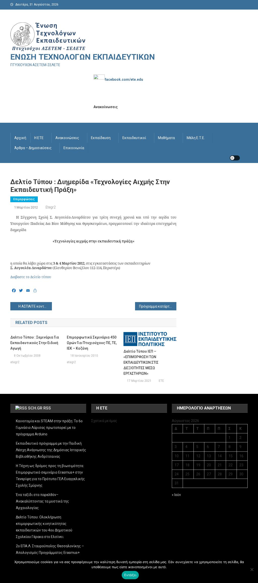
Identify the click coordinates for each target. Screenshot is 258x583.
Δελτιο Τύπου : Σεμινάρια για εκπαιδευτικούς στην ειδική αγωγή (34, 342)
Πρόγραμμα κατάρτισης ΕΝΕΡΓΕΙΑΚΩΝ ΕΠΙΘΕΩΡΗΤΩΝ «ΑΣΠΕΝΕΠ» (158, 306)
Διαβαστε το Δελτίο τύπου (30, 277)
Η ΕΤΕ (39, 138)
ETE (161, 381)
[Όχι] (251, 569)
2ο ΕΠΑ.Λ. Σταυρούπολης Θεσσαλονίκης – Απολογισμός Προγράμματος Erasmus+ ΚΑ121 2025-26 (50, 552)
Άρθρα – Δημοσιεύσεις (33, 148)
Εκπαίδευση (101, 138)
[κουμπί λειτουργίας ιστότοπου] (235, 157)
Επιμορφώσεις (24, 199)
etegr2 (51, 207)
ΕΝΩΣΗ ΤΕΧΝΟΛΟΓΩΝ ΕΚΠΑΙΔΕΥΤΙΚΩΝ (82, 57)
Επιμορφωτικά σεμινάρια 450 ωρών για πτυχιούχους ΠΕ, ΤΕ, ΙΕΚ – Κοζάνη (92, 342)
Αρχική (20, 138)
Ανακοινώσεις (67, 138)
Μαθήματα (166, 138)
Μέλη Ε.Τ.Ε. (196, 138)
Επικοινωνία (73, 148)
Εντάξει (130, 575)
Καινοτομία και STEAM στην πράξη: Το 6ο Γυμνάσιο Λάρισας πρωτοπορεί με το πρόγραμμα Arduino (49, 427)
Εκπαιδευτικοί (134, 138)
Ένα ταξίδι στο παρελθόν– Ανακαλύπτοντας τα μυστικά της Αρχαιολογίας (42, 501)
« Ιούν (176, 495)
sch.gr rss (39, 408)
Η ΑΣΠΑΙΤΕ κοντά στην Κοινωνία (35, 306)
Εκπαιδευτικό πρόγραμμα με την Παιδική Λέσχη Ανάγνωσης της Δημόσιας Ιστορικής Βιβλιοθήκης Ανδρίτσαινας (51, 450)
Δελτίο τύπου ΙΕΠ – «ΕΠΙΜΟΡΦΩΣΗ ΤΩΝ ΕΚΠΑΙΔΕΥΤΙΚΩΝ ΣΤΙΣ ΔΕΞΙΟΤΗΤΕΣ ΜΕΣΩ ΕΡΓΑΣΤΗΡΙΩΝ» (140, 362)
